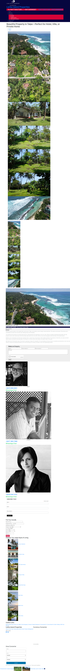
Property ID (8, 523)
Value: (7, 648)
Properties (11, 14)
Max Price (7, 531)
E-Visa (22, 624)
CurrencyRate (36, 644)
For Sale (12, 15)
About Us (10, 12)
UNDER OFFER (13, 17)
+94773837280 (44, 10)
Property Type (8, 526)
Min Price (7, 529)
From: (7, 653)
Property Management (29, 629)
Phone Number (9, 511)
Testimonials (16, 629)
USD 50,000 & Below (15, 18)
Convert (16, 662)
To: (7, 657)
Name (8, 502)
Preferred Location (9, 525)
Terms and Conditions (36, 665)
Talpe (10, 30)
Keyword (7, 521)
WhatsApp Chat (11, 390)
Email (8, 506)
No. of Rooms (8, 528)
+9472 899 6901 (11, 388)
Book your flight (17, 624)
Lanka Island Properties (18, 7)
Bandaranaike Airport (10, 624)
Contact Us (11, 21)
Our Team (11, 629)
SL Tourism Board (49, 624)
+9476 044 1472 (11, 494)
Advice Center (11, 20)
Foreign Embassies (35, 624)
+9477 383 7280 (11, 441)
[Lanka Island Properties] (13, 2)
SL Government (42, 624)
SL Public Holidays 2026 (57, 624)
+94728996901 (57, 10)
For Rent (12, 16)
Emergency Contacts (28, 624)
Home (10, 11)
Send (10, 359)
